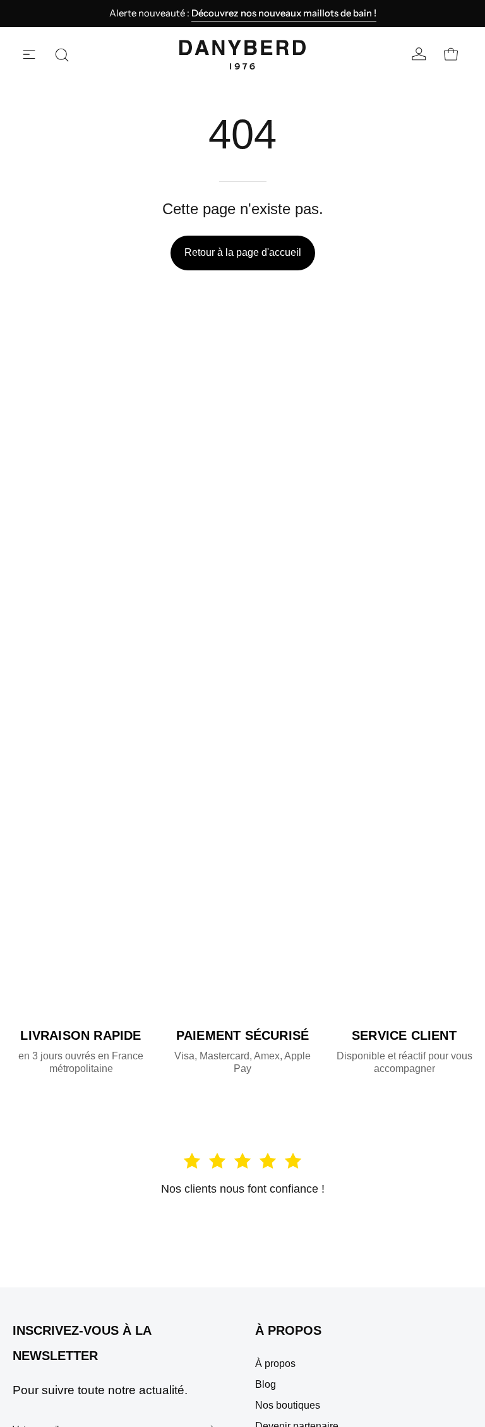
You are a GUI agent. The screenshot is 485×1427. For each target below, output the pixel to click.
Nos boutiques (287, 1405)
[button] (62, 55)
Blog (265, 1384)
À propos (288, 1330)
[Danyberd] (242, 55)
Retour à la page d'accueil (242, 252)
